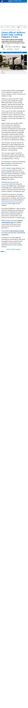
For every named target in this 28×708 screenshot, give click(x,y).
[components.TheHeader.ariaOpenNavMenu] (4, 1)
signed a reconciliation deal (12, 221)
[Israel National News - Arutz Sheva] (15, 1)
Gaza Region (10, 49)
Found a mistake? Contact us (13, 249)
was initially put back (17, 231)
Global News (13, 29)
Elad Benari (7, 45)
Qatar (3, 49)
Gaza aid (17, 49)
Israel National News (5, 29)
